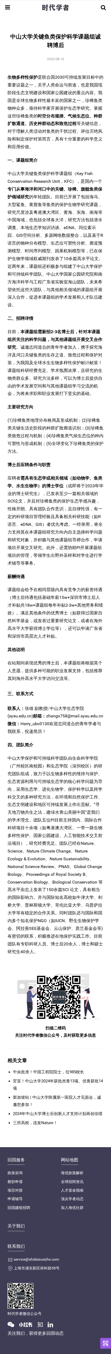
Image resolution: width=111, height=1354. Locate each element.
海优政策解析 (72, 1173)
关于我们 (16, 1226)
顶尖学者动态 (72, 1199)
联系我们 (16, 1246)
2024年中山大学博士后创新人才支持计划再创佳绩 (57, 1113)
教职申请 (15, 1182)
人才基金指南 (72, 1190)
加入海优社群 (72, 1207)
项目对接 (15, 1190)
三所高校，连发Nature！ (35, 1122)
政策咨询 (15, 1173)
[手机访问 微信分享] (105, 1343)
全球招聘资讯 (72, 1182)
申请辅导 (15, 1199)
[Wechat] (13, 1324)
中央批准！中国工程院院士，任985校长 (48, 1072)
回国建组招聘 (19, 1207)
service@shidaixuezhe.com (36, 1259)
